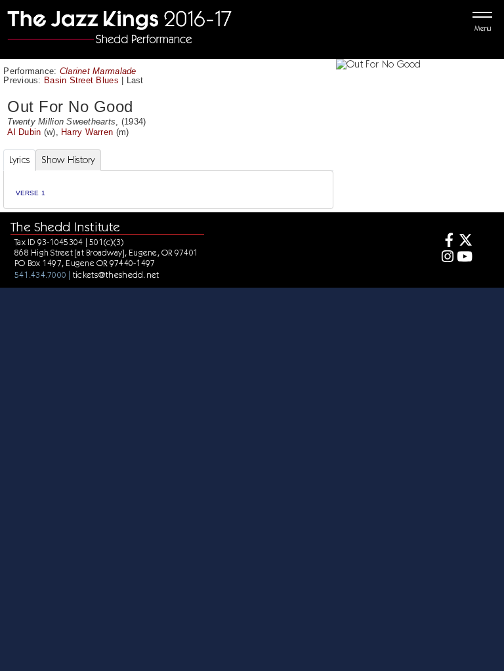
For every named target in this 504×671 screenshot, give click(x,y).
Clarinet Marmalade (98, 71)
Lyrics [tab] (19, 160)
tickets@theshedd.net (116, 274)
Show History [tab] (67, 160)
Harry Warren (87, 132)
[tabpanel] (168, 189)
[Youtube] (464, 258)
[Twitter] (464, 241)
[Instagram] (445, 258)
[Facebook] (445, 241)
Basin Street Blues (81, 80)
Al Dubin (24, 132)
